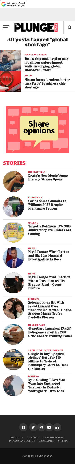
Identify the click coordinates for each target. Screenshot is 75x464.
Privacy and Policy (22, 440)
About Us (16, 437)
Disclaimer (46, 440)
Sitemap (63, 440)
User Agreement (53, 437)
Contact (33, 437)
